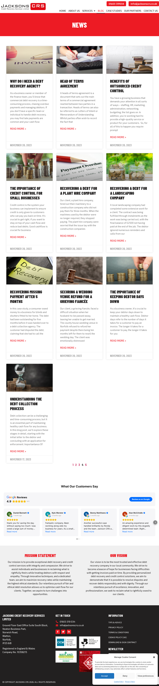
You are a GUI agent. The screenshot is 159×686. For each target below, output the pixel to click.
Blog (101, 10)
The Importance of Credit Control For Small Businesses (26, 193)
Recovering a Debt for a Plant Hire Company (78, 190)
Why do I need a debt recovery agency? (26, 83)
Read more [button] (12, 531)
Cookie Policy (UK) (117, 637)
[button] (154, 657)
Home (62, 10)
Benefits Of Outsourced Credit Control (126, 86)
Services (87, 10)
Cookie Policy (119, 682)
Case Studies (114, 10)
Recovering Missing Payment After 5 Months (26, 296)
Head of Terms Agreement (72, 83)
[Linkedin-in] (69, 632)
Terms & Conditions (118, 632)
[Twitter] (63, 632)
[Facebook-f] (58, 632)
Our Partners (132, 10)
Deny (125, 676)
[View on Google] (9, 514)
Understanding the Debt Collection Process (26, 404)
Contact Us (151, 10)
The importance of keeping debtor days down (127, 296)
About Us (74, 10)
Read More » (18, 128)
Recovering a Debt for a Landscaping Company (128, 193)
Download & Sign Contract (122, 642)
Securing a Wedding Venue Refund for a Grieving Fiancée (76, 296)
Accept (104, 676)
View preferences (146, 676)
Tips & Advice (115, 622)
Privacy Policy (130, 682)
